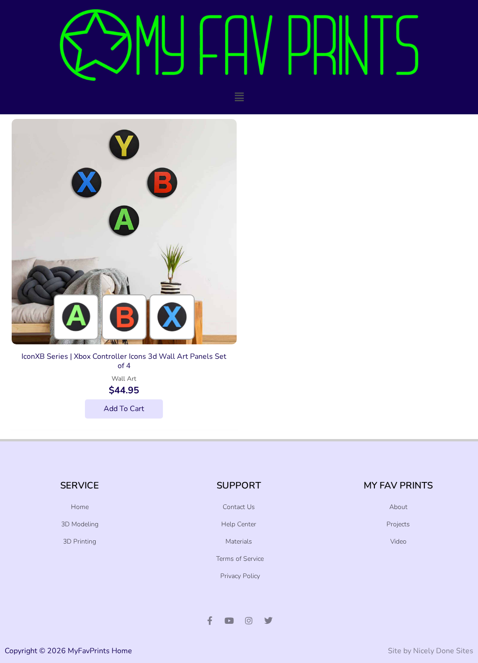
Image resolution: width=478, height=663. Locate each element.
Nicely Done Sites (443, 651)
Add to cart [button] (124, 409)
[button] (239, 97)
